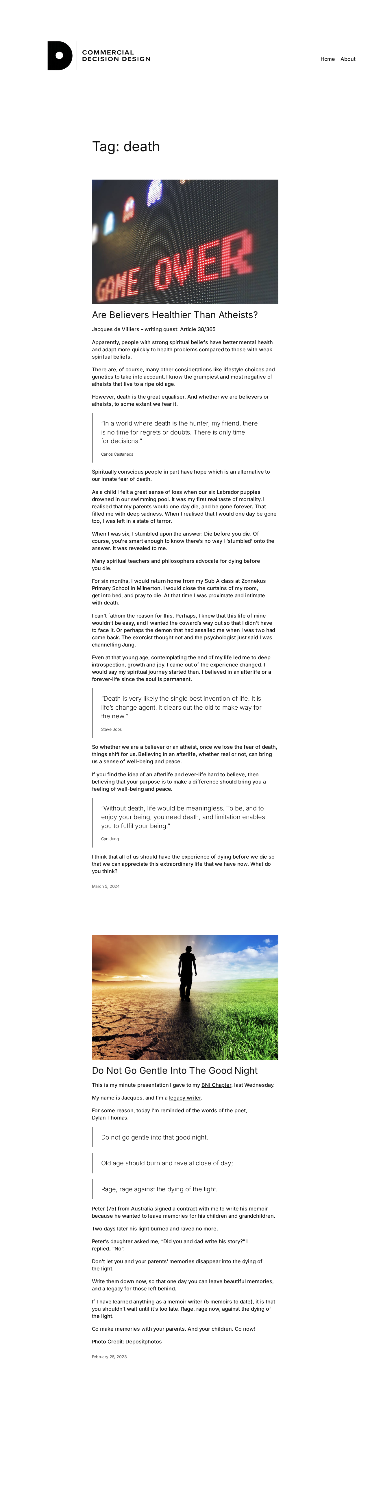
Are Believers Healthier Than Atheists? (175, 315)
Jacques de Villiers (115, 329)
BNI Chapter (216, 1085)
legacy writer (185, 1098)
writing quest (161, 329)
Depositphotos (143, 1341)
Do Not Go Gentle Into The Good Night (175, 1070)
